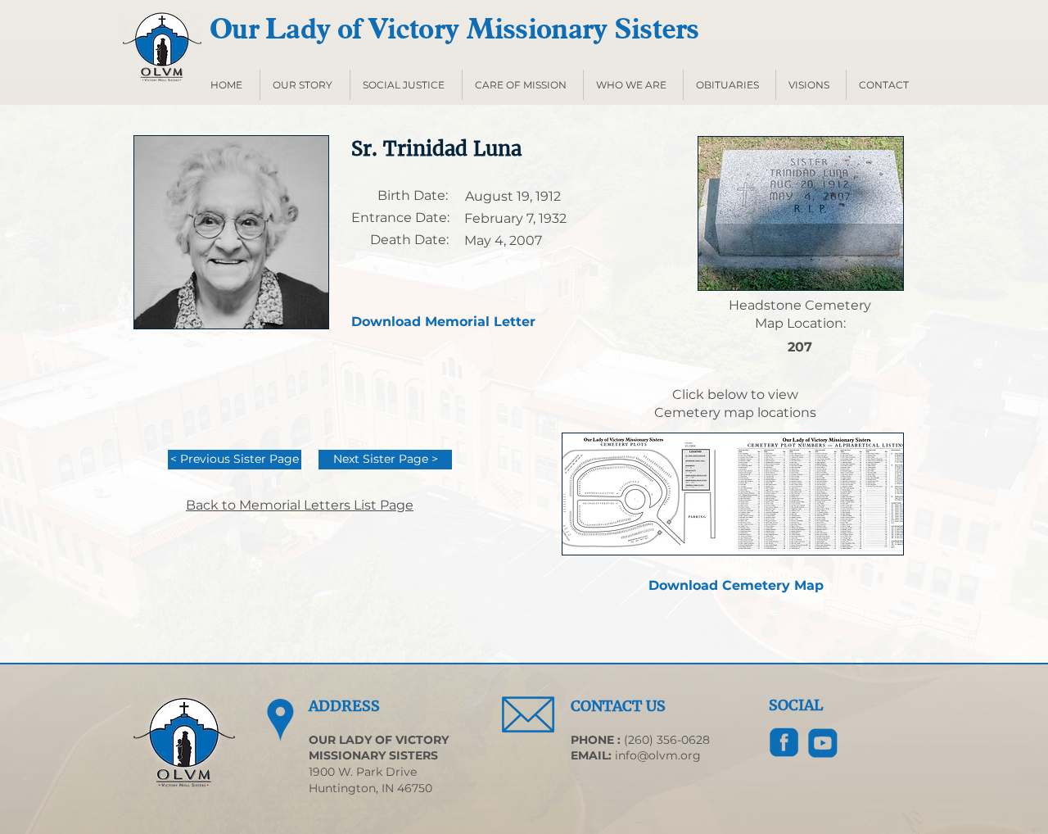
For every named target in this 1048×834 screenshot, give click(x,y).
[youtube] (822, 743)
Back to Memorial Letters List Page (299, 505)
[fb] (784, 743)
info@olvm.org (658, 755)
